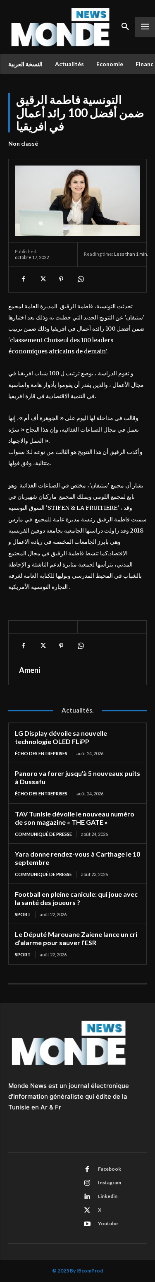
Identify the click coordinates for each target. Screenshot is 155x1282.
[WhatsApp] (80, 279)
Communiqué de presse (43, 834)
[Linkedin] (87, 1196)
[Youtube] (87, 1224)
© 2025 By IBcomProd (77, 1271)
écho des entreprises (41, 753)
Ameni (29, 670)
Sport (23, 914)
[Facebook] (23, 279)
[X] (42, 279)
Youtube (108, 1223)
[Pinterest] (61, 279)
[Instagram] (87, 1183)
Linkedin (107, 1196)
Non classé (23, 143)
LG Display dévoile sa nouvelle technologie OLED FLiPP (61, 737)
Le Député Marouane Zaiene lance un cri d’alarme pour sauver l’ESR (76, 938)
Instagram (109, 1182)
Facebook (109, 1169)
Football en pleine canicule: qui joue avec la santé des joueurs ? (76, 898)
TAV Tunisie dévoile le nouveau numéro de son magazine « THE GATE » (74, 818)
